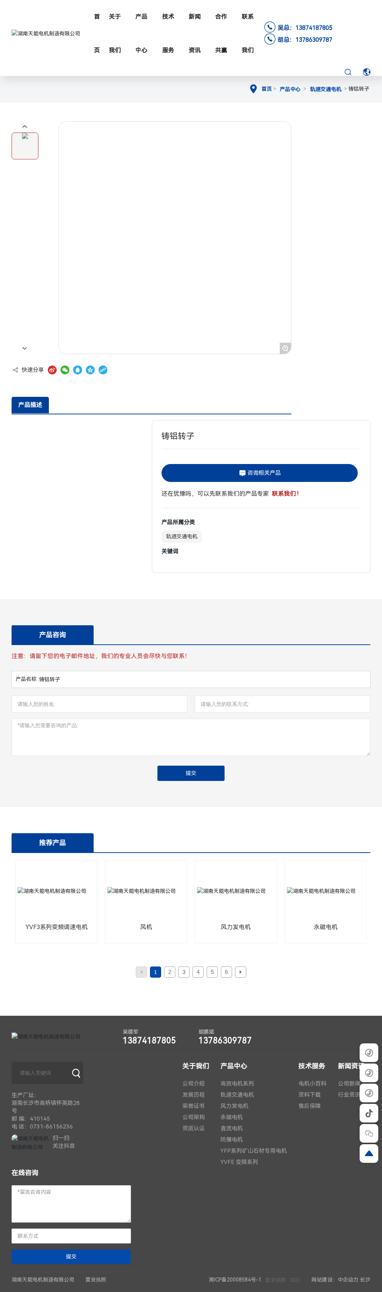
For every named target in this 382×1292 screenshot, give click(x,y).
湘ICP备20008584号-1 (235, 1280)
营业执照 (275, 1280)
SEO (295, 1280)
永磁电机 (326, 927)
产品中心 (290, 89)
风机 (146, 927)
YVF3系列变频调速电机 (56, 927)
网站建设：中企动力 (334, 1280)
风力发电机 (236, 927)
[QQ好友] (77, 369)
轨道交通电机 (325, 89)
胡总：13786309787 (305, 39)
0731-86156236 (51, 1126)
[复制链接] (102, 369)
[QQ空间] (90, 369)
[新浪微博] (52, 369)
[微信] (64, 369)
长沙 (365, 1280)
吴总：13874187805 (305, 27)
